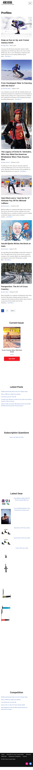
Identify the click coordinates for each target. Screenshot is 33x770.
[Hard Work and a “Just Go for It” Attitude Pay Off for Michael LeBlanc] (16, 185)
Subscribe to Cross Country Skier (15, 754)
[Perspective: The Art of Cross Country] (16, 273)
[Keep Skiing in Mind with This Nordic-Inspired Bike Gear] (6, 502)
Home (3, 754)
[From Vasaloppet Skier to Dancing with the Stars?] (16, 70)
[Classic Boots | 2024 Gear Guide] (6, 542)
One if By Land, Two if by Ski (8, 397)
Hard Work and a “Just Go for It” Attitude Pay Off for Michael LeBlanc (15, 200)
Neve (10, 768)
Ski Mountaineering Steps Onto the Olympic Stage (14, 391)
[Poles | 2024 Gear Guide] (6, 607)
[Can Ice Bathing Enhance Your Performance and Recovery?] (6, 517)
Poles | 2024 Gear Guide (22, 548)
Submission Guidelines (15, 756)
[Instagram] (26, 763)
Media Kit (3, 756)
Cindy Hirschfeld (6, 88)
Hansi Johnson (6, 206)
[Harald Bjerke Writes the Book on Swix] (16, 230)
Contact (25, 756)
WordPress (21, 768)
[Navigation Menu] (30, 3)
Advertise (28, 754)
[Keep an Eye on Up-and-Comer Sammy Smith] (16, 27)
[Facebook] (30, 763)
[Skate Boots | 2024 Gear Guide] (6, 532)
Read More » (8, 56)
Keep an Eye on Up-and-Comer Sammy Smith (13, 705)
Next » (13, 310)
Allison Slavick (6, 162)
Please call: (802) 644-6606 (16, 437)
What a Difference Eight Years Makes (11, 394)
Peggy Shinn (6, 45)
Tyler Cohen (5, 292)
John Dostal (5, 249)
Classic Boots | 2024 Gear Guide (22, 538)
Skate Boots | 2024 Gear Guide (22, 528)
